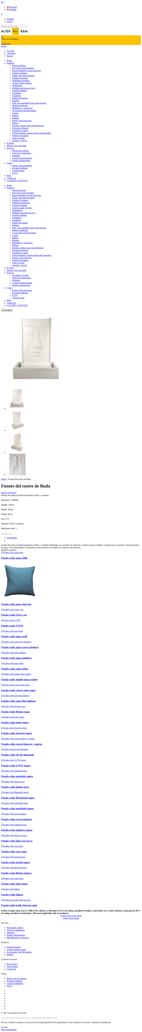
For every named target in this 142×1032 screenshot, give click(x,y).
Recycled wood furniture (23, 68)
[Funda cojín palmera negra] (14, 825)
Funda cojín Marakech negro (18, 797)
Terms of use (22, 1017)
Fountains (16, 95)
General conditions (15, 983)
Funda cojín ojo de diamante (17, 754)
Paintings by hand (20, 130)
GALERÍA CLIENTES (17, 180)
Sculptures (16, 93)
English (12, 9)
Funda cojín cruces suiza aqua (18, 690)
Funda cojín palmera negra (16, 830)
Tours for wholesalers (21, 153)
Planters (15, 100)
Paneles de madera (20, 135)
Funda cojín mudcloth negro (17, 808)
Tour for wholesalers (16, 930)
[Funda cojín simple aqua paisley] (16, 674)
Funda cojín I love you (14, 614)
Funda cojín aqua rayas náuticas (20, 647)
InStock (10, 954)
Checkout (11, 53)
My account (12, 964)
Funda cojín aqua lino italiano (18, 701)
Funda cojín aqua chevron (16, 604)
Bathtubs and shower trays (23, 88)
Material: (5, 523)
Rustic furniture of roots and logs (26, 70)
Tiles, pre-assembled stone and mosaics (29, 103)
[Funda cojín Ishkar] (10, 889)
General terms (18, 170)
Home (9, 60)
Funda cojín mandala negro (17, 776)
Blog (9, 175)
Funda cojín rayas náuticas (16, 819)
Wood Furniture (19, 65)
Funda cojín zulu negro (14, 883)
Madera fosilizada (20, 105)
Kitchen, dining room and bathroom (28, 125)
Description (12, 538)
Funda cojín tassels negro (15, 862)
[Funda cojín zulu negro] (12, 878)
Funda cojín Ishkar (12, 894)
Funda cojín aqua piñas (14, 668)
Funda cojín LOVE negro (16, 765)
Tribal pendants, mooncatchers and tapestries (31, 133)
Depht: (4, 514)
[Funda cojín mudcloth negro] (14, 803)
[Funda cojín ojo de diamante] (14, 749)
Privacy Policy (8, 1017)
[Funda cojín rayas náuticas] (13, 814)
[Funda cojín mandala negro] (14, 771)
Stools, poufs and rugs (22, 120)
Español (13, 7)
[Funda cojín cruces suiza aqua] (15, 685)
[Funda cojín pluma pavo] (13, 781)
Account (10, 51)
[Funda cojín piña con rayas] (14, 835)
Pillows (15, 123)
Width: (4, 509)
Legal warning (36, 1017)
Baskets (15, 118)
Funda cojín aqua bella (14, 557)
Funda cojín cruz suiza (14, 851)
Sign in (10, 56)
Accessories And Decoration (19, 952)
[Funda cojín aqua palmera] (13, 652)
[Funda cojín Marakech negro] (15, 792)
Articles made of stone (22, 83)
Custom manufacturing (22, 158)
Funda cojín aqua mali (14, 636)
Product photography (21, 160)
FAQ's (9, 986)
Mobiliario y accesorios (22, 108)
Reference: (6, 500)
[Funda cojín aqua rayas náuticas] (16, 642)
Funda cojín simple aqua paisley (19, 679)
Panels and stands (20, 98)
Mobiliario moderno (21, 80)
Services (10, 148)
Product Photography (16, 935)
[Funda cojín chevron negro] (14, 728)
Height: (4, 505)
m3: (3, 519)
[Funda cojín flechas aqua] (13, 706)
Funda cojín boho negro (15, 722)
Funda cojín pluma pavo (15, 786)
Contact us (11, 178)
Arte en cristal (18, 138)
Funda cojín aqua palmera (16, 657)
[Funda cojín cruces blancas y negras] (18, 738)
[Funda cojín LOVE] (10, 620)
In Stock (10, 143)
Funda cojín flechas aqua (15, 711)
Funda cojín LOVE (12, 625)
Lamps (15, 113)
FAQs (14, 173)
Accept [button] (4, 1027)
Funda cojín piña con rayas (16, 840)
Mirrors (15, 115)
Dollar (10, 19)
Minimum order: (8, 528)
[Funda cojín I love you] (12, 609)
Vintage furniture (19, 73)
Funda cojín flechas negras (16, 873)
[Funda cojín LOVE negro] (13, 760)
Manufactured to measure (18, 937)
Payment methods (20, 168)
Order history (12, 966)
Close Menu (7, 310)
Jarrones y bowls (19, 140)
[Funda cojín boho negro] (12, 717)
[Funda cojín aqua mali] (12, 631)
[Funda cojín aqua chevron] (20, 599)
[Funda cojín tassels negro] (13, 857)
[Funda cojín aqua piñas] (12, 663)
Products (10, 63)
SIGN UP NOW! (8, 493)
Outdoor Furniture (20, 78)
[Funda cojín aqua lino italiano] (15, 695)
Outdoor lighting (19, 90)
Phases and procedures (22, 165)
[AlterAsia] (14, 34)
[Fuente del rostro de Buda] (17, 408)
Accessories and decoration (24, 110)
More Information (9, 1029)
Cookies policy (51, 1017)
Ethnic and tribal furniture (23, 75)
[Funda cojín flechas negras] (14, 867)
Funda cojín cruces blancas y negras (21, 744)
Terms (9, 163)
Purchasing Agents (20, 150)
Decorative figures (20, 128)
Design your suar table (16, 145)
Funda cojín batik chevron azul (19, 905)
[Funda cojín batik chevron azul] (15, 900)
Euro (10, 21)
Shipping (16, 155)
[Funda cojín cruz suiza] (12, 846)
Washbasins (17, 85)
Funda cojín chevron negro (16, 733)
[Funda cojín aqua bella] (12, 552)
